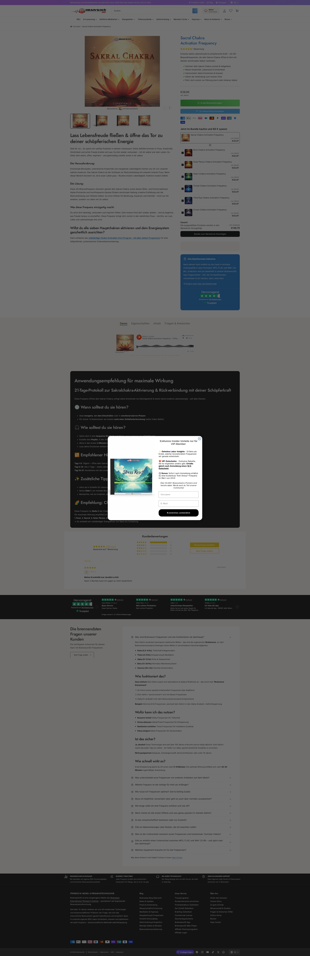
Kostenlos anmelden (178, 513)
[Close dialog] (199, 438)
